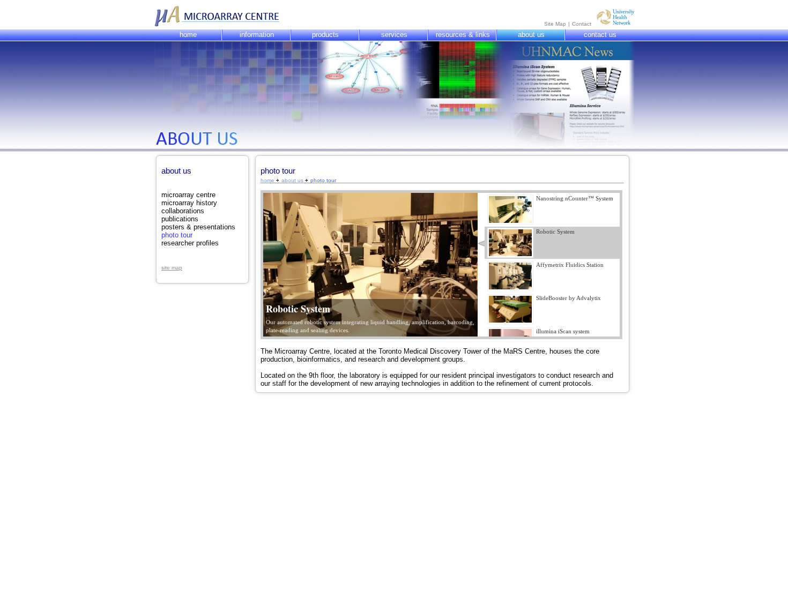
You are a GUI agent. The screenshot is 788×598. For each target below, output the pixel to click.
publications (179, 219)
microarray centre (188, 195)
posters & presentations (198, 227)
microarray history (189, 203)
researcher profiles (190, 243)
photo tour (176, 235)
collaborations (182, 211)
